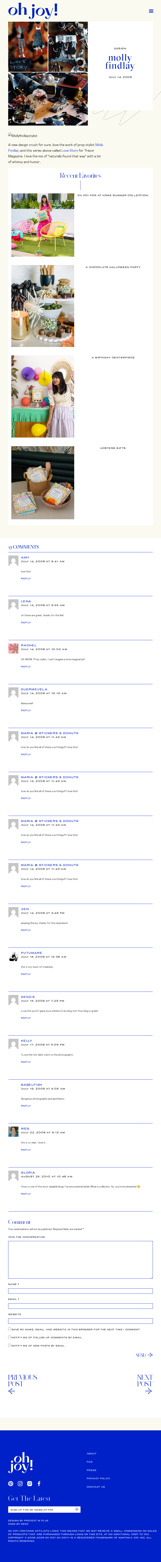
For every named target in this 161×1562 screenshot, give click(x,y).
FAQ (89, 1462)
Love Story (69, 150)
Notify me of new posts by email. (38, 1346)
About (92, 1453)
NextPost (145, 1380)
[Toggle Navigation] (151, 10)
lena (26, 601)
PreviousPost (22, 1380)
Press (92, 1470)
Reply (26, 578)
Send (141, 1355)
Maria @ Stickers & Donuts (50, 733)
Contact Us (96, 1487)
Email (13, 1299)
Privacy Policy (98, 1478)
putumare (31, 952)
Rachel (29, 645)
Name (13, 1284)
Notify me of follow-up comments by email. (47, 1337)
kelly (26, 1040)
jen (25, 908)
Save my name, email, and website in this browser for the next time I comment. (76, 1329)
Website (14, 1314)
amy (25, 557)
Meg (25, 1128)
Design (120, 48)
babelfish (31, 1084)
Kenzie (28, 996)
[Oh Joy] (32, 11)
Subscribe (76, 1509)
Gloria (28, 1172)
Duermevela (34, 689)
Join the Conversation (26, 1237)
